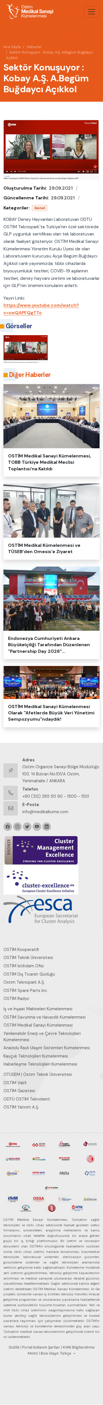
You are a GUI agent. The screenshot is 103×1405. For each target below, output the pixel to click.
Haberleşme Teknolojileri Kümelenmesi (40, 1064)
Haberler (34, 46)
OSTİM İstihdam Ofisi (23, 965)
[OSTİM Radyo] (12, 1172)
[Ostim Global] (51, 1187)
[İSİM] (12, 1198)
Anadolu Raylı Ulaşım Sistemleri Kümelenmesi (46, 1047)
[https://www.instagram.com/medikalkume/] (17, 826)
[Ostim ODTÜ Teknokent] (64, 1158)
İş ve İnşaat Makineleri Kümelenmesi (37, 1008)
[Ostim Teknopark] (38, 1158)
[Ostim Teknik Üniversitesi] (90, 1144)
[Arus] (25, 1207)
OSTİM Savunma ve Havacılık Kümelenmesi (44, 1017)
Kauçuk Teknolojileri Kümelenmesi (35, 1056)
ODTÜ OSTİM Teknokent (26, 1099)
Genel (39, 208)
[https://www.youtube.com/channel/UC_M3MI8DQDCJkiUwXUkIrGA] (37, 826)
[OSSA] (38, 1198)
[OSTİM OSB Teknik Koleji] (12, 1158)
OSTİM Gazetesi (19, 1090)
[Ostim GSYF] (38, 1172)
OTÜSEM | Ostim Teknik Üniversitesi (37, 1074)
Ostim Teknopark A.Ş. (24, 982)
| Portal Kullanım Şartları (40, 1347)
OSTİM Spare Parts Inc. (25, 990)
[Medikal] (64, 1198)
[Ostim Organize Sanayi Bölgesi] (12, 1144)
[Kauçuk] (51, 1207)
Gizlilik (14, 1347)
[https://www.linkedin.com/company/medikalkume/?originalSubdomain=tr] (46, 826)
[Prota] (64, 1172)
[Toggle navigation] (92, 11)
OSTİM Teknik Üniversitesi (28, 957)
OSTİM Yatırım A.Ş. (21, 1107)
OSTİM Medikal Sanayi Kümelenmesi (38, 1025)
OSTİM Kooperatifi (21, 949)
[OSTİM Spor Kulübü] (90, 1158)
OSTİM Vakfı (15, 1082)
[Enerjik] (90, 1198)
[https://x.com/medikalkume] (27, 826)
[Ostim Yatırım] (64, 1144)
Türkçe (65, 1353)
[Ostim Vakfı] (38, 1144)
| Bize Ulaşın (49, 1353)
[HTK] (77, 1207)
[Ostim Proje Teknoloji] (90, 1172)
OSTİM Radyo (16, 998)
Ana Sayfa (12, 46)
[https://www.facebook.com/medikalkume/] (7, 826)
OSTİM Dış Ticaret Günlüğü (29, 974)
